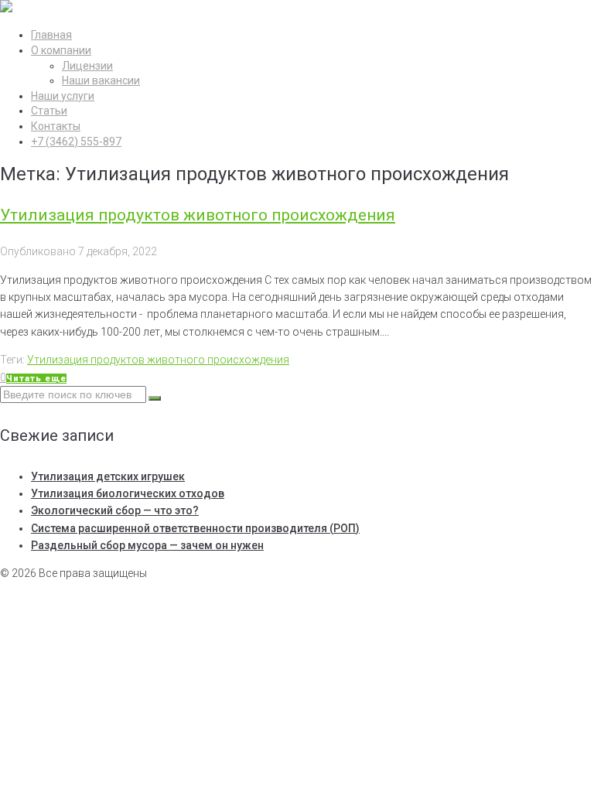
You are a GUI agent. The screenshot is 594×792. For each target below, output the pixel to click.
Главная (51, 35)
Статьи (49, 110)
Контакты (55, 126)
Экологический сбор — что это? (115, 510)
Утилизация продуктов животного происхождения (197, 215)
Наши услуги (62, 96)
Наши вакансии (101, 80)
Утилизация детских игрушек (108, 476)
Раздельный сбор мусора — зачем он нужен (147, 545)
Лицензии (87, 66)
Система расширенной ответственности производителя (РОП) (195, 528)
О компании (61, 50)
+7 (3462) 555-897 (76, 141)
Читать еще (36, 379)
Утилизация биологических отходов (127, 493)
